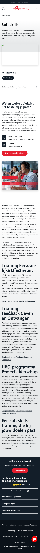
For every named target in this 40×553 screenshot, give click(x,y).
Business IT (6, 15)
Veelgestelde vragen (10, 536)
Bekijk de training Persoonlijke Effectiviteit (18, 301)
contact (26, 443)
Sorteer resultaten (8, 87)
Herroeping (11, 531)
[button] (34, 539)
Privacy (4, 525)
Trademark (24, 536)
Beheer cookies (20, 542)
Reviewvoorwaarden (25, 531)
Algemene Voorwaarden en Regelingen (24, 525)
